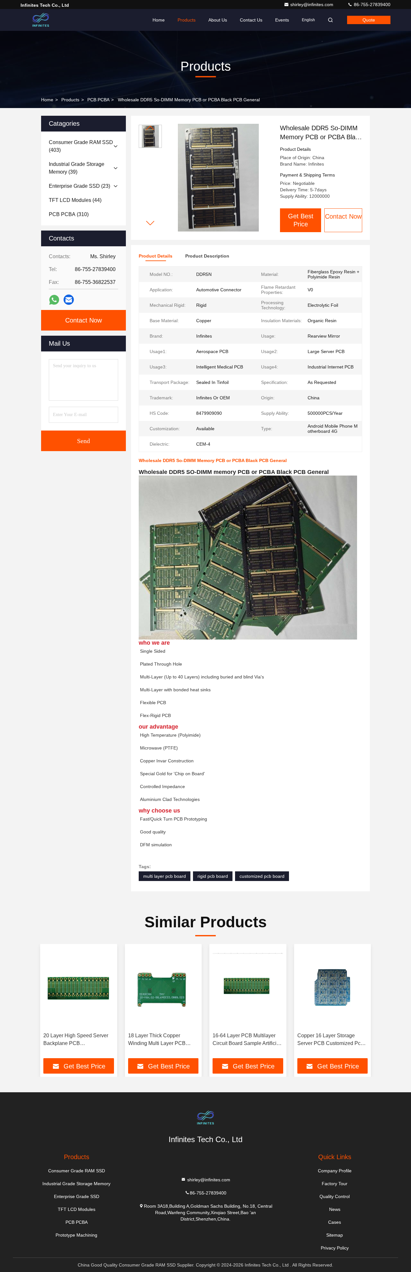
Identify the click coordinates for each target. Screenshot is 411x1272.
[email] (69, 299)
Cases (334, 1222)
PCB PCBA (98, 99)
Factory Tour (334, 1183)
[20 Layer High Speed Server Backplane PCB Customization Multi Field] (78, 988)
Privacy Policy (335, 1247)
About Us (217, 20)
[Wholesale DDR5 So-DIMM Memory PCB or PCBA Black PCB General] (218, 177)
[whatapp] (54, 299)
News (334, 1209)
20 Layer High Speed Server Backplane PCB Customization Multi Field (75, 1040)
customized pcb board (262, 876)
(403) (81, 146)
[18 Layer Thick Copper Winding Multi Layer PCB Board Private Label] (163, 988)
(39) (76, 168)
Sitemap (334, 1235)
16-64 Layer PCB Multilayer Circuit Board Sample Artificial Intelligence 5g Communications (247, 1040)
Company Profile (335, 1170)
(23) (79, 186)
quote (369, 20)
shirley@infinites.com (312, 4)
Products (187, 20)
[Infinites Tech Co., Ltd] (41, 20)
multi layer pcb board (164, 876)
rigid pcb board (212, 876)
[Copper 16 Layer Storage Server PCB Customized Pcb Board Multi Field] (332, 988)
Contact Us (251, 20)
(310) (69, 214)
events (282, 20)
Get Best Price (300, 220)
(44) (75, 200)
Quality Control (334, 1196)
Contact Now (343, 216)
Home (159, 20)
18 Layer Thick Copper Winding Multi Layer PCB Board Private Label (157, 1040)
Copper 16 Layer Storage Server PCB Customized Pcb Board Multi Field (330, 1040)
